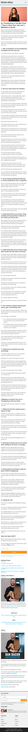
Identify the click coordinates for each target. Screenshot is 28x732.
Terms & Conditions (13, 729)
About (16, 719)
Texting (2, 721)
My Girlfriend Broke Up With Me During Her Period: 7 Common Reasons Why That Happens (14, 623)
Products (17, 721)
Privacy (8, 729)
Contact (16, 725)
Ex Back (2, 725)
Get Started (23, 700)
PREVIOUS (14, 613)
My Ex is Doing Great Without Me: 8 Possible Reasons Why (14, 615)
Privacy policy (10, 556)
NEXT (14, 620)
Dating (2, 719)
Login (16, 723)
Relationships (4, 723)
